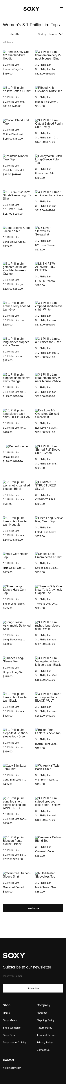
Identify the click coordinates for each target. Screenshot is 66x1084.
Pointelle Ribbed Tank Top (15, 170)
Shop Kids (9, 1035)
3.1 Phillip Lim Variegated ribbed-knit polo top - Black (47, 675)
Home (6, 1012)
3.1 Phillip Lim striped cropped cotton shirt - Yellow (47, 815)
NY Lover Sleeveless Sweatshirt (47, 245)
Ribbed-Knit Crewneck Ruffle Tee (47, 101)
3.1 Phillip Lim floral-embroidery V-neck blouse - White (47, 391)
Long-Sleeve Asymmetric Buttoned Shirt (15, 639)
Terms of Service (46, 1035)
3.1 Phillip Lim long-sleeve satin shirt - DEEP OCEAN (15, 427)
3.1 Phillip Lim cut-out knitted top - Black (47, 205)
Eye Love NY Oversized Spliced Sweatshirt (47, 427)
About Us (42, 1012)
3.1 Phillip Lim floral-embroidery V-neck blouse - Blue (47, 69)
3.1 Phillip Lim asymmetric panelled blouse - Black (15, 499)
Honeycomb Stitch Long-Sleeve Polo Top (47, 173)
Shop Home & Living (15, 1042)
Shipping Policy (45, 1020)
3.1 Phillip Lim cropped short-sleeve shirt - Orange (15, 391)
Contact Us (43, 1049)
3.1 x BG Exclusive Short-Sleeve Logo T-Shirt (15, 209)
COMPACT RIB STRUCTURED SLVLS (47, 499)
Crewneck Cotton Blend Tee (47, 851)
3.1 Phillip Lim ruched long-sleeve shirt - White (47, 639)
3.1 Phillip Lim (11, 64)
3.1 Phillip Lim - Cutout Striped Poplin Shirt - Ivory (47, 137)
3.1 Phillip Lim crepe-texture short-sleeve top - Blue (15, 747)
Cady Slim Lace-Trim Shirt (15, 779)
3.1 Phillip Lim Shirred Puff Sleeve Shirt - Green (47, 463)
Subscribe (33, 988)
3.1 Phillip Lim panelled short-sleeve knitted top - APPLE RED (15, 818)
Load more (33, 908)
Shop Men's (10, 1020)
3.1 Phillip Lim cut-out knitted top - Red (47, 352)
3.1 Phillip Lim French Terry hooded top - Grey (15, 320)
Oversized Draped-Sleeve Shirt (15, 887)
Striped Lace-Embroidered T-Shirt (47, 567)
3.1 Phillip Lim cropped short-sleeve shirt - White (47, 320)
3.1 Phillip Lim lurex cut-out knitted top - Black (15, 711)
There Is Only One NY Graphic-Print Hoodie (15, 69)
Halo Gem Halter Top (15, 567)
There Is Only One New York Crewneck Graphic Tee (47, 603)
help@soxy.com (12, 1067)
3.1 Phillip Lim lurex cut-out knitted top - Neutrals (15, 535)
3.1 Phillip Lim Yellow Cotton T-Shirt (15, 101)
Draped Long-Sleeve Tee (15, 672)
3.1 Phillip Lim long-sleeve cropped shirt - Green (15, 355)
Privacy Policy (45, 1042)
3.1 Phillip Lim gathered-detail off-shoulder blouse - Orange (15, 284)
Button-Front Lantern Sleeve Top (47, 743)
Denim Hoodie (11, 456)
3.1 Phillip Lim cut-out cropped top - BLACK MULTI (47, 711)
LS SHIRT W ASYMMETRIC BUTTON (47, 280)
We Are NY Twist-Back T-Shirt (47, 779)
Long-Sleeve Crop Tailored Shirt (15, 241)
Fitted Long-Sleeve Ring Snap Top (47, 531)
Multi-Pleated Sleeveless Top (47, 887)
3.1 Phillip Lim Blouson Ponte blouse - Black (15, 854)
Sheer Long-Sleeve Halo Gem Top (15, 603)
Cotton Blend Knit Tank (15, 134)
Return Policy (44, 1027)
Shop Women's (12, 1027)
